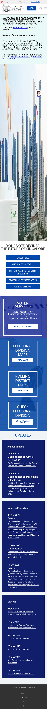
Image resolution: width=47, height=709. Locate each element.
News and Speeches (18, 508)
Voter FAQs (23, 697)
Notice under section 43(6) (18, 638)
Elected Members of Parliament (21, 673)
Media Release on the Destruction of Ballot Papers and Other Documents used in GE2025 (23, 554)
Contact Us (23, 693)
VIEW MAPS (23, 360)
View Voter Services (23, 326)
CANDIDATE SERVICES (23, 286)
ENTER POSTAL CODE (22, 422)
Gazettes (12, 601)
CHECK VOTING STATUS (22, 264)
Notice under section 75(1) (18, 649)
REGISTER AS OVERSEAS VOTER (23, 280)
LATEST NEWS (23, 257)
